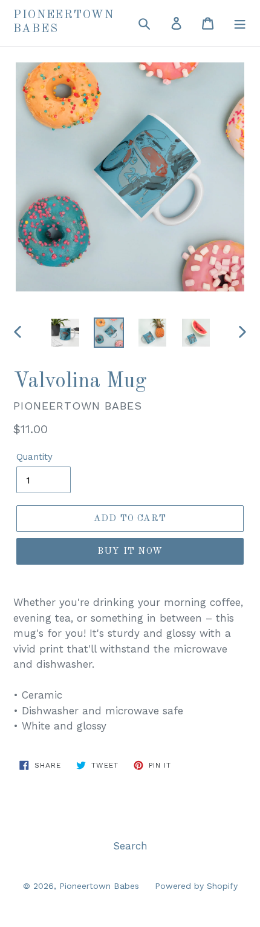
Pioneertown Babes (63, 22)
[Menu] (240, 22)
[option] (65, 332)
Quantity (34, 456)
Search (130, 846)
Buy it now (130, 551)
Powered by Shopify (196, 886)
